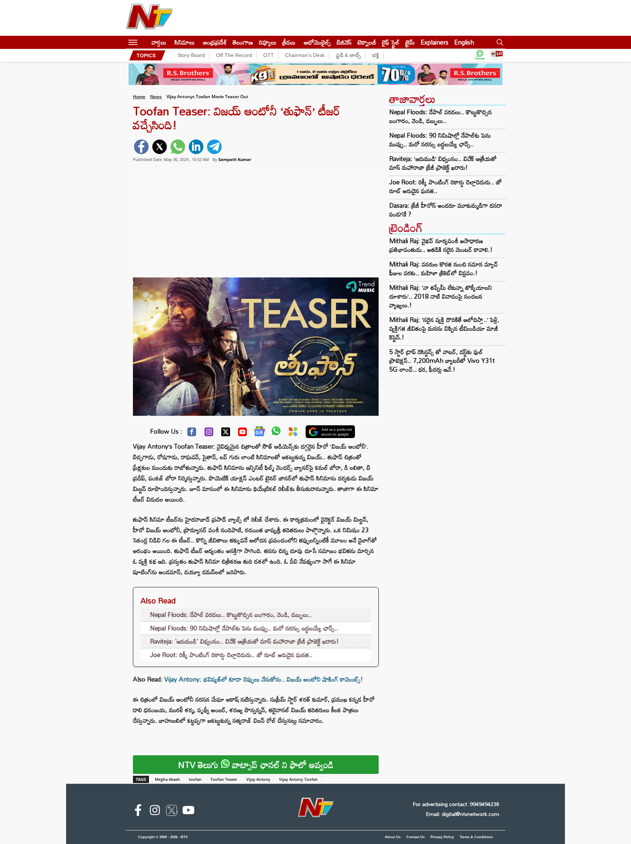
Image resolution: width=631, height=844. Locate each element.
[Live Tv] (497, 55)
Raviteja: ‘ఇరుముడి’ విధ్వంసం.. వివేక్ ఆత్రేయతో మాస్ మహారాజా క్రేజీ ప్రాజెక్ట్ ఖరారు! (443, 163)
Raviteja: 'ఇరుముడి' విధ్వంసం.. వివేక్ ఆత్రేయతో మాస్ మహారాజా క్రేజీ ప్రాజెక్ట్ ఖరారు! (244, 641)
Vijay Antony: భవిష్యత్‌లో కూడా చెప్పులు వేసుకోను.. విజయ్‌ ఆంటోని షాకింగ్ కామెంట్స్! (263, 679)
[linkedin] (196, 146)
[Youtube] (242, 433)
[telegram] (214, 146)
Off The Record (234, 55)
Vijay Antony (258, 779)
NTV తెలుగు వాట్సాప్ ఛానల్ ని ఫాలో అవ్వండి (255, 764)
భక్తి (375, 55)
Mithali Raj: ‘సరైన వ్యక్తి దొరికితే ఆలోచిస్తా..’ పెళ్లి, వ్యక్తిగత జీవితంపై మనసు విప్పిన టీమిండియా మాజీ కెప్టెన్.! (444, 328)
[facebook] (141, 146)
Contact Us (415, 837)
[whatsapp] (178, 146)
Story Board (191, 55)
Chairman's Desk (305, 55)
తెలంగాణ (243, 42)
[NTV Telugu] (149, 18)
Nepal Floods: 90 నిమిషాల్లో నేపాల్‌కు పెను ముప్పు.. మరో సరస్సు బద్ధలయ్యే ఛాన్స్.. (244, 628)
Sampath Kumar (234, 159)
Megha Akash (167, 779)
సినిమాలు (185, 42)
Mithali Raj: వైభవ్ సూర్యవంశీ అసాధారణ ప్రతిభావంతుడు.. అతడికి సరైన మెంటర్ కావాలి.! (441, 245)
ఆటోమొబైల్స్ (317, 42)
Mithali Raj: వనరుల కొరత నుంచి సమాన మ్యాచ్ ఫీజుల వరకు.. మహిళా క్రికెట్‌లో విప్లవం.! (443, 268)
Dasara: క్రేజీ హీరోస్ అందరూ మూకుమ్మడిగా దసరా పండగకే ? (445, 210)
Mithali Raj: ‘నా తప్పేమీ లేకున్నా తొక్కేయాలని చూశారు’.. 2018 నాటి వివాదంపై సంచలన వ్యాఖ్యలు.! (440, 296)
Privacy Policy (442, 837)
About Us (393, 837)
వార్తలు (159, 42)
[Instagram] (208, 433)
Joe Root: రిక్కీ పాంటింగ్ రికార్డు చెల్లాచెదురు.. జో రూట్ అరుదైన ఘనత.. (231, 655)
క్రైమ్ (410, 42)
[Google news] (259, 433)
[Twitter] (225, 433)
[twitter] (159, 146)
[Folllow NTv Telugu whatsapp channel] (480, 55)
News (156, 96)
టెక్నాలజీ (366, 42)
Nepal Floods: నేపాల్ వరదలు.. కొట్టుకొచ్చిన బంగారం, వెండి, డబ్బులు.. (231, 615)
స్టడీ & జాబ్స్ (348, 55)
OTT (268, 55)
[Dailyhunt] (293, 433)
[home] (144, 42)
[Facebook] (191, 433)
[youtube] (188, 811)
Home (139, 96)
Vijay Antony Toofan (298, 779)
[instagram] (155, 811)
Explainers (434, 42)
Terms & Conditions (476, 837)
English (464, 42)
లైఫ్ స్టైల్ (390, 42)
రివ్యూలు (267, 42)
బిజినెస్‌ (344, 42)
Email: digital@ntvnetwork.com (462, 814)
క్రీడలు (288, 42)
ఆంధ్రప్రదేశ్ (215, 42)
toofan (195, 779)
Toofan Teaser (223, 779)
